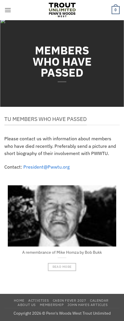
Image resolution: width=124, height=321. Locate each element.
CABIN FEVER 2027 (69, 300)
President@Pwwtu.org (46, 167)
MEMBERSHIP (52, 304)
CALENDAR (99, 300)
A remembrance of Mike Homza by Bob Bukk (62, 252)
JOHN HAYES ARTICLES (87, 304)
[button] (7, 10)
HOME (19, 300)
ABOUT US (27, 304)
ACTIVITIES (38, 300)
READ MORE (62, 267)
